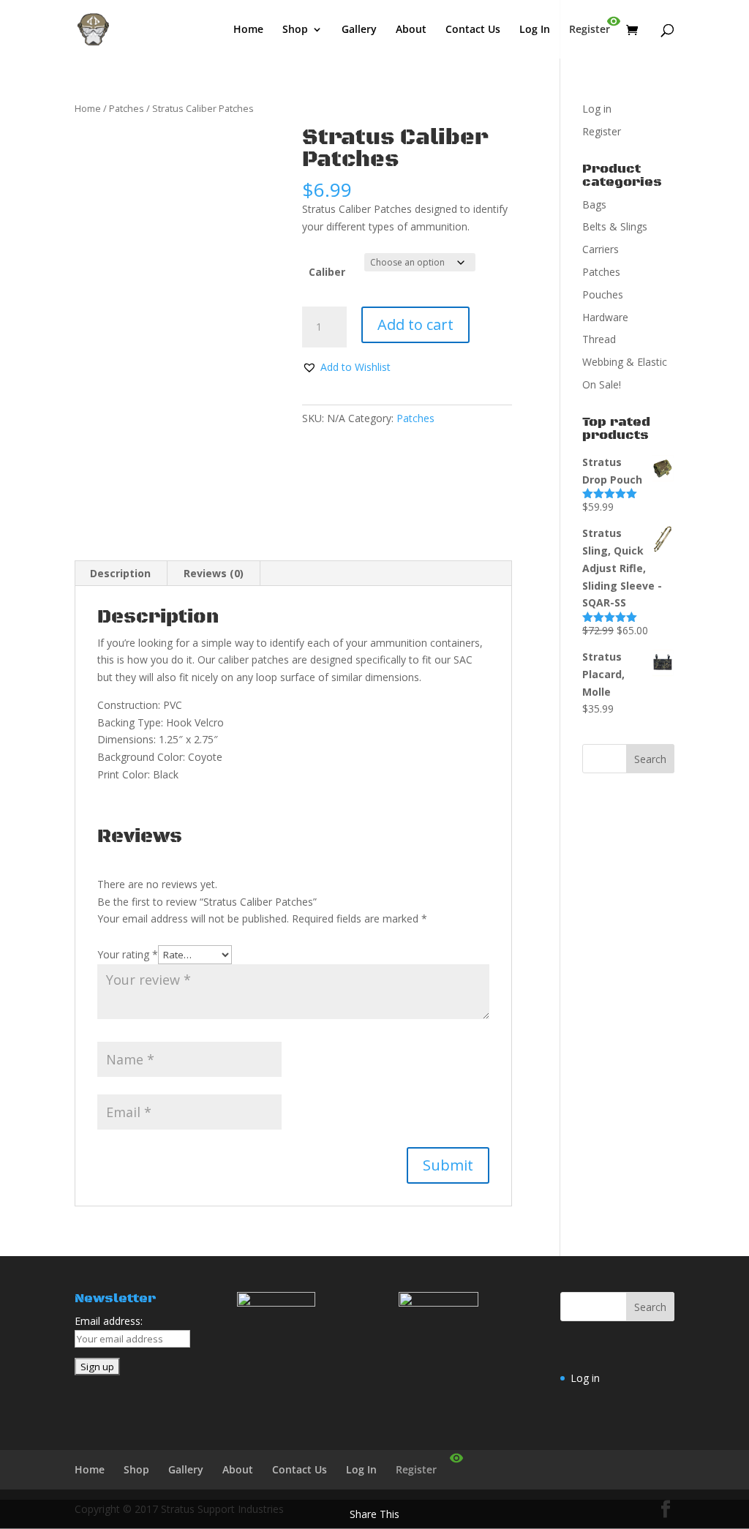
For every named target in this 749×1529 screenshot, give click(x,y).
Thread (599, 339)
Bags (594, 204)
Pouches (602, 294)
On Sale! (601, 384)
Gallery (359, 30)
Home (248, 30)
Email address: (109, 1321)
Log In (534, 30)
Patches (126, 108)
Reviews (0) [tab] (214, 573)
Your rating (127, 954)
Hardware (605, 317)
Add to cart (415, 324)
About (411, 30)
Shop (295, 30)
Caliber (327, 272)
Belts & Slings (614, 226)
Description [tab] (120, 573)
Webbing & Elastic (624, 362)
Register (589, 30)
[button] (346, 367)
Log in (596, 109)
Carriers (600, 249)
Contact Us (472, 30)
